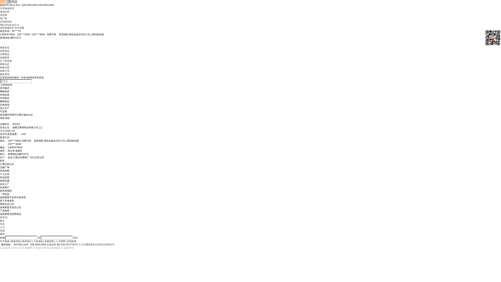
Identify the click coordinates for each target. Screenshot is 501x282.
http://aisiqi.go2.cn (9, 25)
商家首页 (4, 47)
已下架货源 (6, 61)
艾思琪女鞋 (6, 21)
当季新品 (4, 54)
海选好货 (4, 11)
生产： (3, 157)
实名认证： (6, 127)
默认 (2, 220)
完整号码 (75, 34)
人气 (2, 227)
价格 (2, 230)
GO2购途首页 (7, 8)
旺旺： (3, 160)
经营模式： (6, 88)
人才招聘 (60, 241)
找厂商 (3, 18)
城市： (3, 150)
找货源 (3, 15)
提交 (75, 237)
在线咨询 (51, 244)
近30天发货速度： (9, 134)
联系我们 (27, 241)
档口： (3, 154)
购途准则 (16, 241)
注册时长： (6, 124)
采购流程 (49, 241)
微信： (3, 147)
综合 (2, 224)
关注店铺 (19, 27)
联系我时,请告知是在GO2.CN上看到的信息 (80, 34)
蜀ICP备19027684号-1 (69, 244)
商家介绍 (4, 71)
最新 (2, 234)
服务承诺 (4, 74)
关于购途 (4, 241)
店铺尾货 (4, 57)
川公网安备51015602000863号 (97, 244)
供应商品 (4, 51)
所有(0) (4, 217)
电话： (3, 140)
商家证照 (4, 67)
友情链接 (71, 241)
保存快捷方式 (7, 27)
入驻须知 (38, 241)
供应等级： (6, 118)
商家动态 (4, 64)
